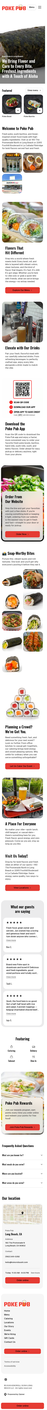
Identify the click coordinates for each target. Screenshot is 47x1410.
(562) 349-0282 (12, 1257)
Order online (22, 1280)
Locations (9, 1322)
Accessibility (10, 1366)
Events (7, 1330)
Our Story (9, 1326)
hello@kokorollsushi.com (16, 1263)
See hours (35, 1273)
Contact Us (9, 1342)
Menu (31, 7)
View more (11, 940)
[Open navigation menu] (39, 7)
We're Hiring (10, 1334)
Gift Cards (9, 1338)
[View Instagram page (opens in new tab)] (5, 1379)
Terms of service (11, 1362)
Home (7, 1310)
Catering (8, 1318)
